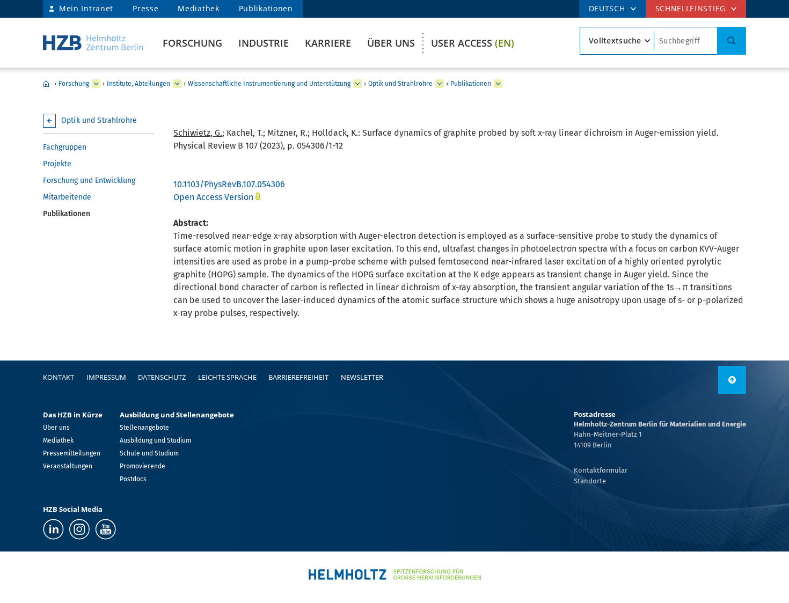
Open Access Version (213, 197)
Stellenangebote (144, 427)
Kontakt (58, 377)
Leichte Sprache (227, 377)
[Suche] (731, 41)
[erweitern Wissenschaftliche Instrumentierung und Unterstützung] (357, 83)
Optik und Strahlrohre (400, 83)
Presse (145, 8)
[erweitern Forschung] (96, 83)
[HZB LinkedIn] (53, 529)
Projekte (57, 163)
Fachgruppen (64, 147)
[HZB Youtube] (105, 529)
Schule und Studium (149, 453)
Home (46, 83)
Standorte (590, 481)
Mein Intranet (86, 8)
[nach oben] (732, 380)
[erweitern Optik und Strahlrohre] (439, 83)
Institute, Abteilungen (138, 83)
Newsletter (362, 377)
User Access (472, 42)
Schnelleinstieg (690, 8)
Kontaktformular (600, 470)
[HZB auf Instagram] (79, 529)
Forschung (192, 42)
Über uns (391, 42)
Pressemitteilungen (71, 453)
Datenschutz (162, 377)
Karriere (328, 42)
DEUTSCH (607, 8)
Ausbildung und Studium (155, 440)
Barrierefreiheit (298, 377)
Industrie (263, 42)
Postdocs (133, 479)
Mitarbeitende (67, 197)
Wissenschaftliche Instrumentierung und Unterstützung (269, 83)
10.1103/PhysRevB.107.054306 (229, 184)
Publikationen (266, 8)
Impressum (106, 377)
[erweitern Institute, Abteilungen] (177, 83)
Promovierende (142, 466)
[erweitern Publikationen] (498, 83)
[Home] (93, 42)
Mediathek (198, 8)
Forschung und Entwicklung (89, 180)
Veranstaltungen (67, 466)
